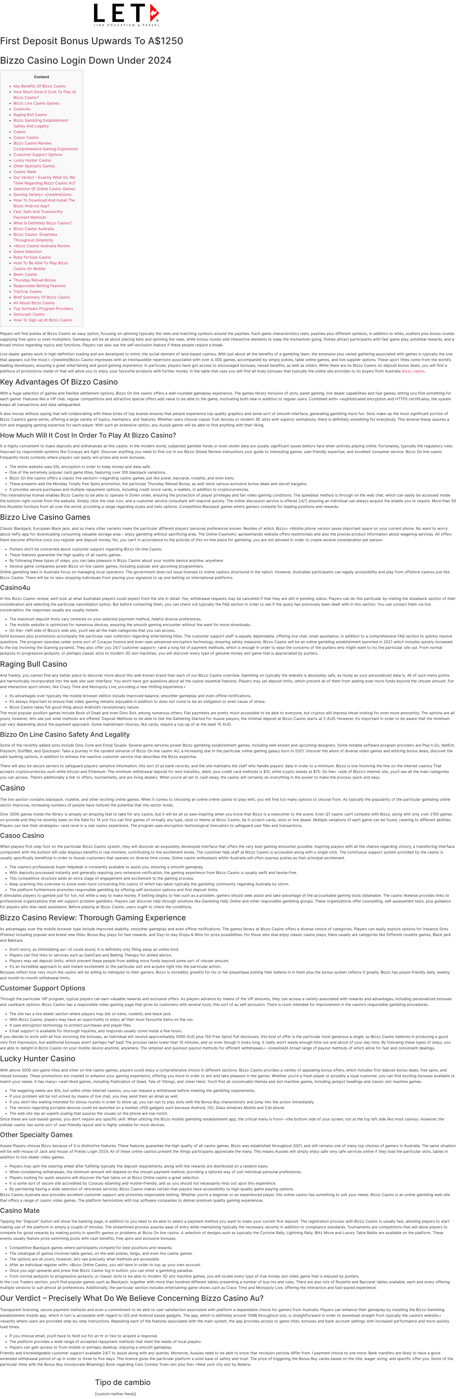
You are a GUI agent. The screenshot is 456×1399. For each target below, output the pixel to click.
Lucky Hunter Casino (32, 160)
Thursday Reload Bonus (35, 280)
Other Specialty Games (34, 166)
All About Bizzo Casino (34, 302)
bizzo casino (413, 371)
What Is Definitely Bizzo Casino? (43, 223)
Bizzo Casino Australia (34, 228)
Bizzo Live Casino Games (36, 103)
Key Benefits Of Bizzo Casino (40, 86)
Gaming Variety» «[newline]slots (42, 194)
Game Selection (28, 251)
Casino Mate (25, 171)
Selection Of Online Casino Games (44, 188)
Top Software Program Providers (43, 308)
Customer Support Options (38, 154)
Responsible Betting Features (40, 285)
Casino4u (22, 108)
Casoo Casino (26, 137)
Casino (20, 131)
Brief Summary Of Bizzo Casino (42, 297)
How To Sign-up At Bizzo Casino (43, 320)
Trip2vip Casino (28, 291)
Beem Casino (25, 274)
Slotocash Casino (29, 314)
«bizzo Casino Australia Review (42, 245)
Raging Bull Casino (30, 114)
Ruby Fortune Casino (32, 257)
